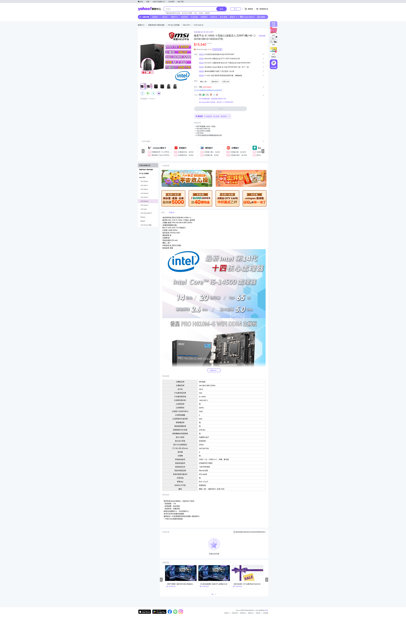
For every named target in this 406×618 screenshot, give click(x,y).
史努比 (201, 13)
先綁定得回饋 (217, 49)
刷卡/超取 (223, 17)
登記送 (164, 17)
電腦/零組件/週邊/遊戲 (156, 25)
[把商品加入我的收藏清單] (254, 36)
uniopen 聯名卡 (249, 17)
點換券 (155, 17)
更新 (266, 610)
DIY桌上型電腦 (173, 25)
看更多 (232, 17)
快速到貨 (184, 17)
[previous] (143, 151)
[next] (262, 151)
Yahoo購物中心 (149, 8)
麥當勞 (207, 13)
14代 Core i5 (198, 25)
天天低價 (194, 17)
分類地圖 (265, 613)
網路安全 (251, 613)
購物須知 (243, 613)
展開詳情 (213, 370)
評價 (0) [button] (172, 212)
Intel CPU (186, 25)
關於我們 (235, 613)
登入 (235, 9)
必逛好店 (213, 17)
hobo (195, 13)
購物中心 (141, 25)
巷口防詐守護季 (187, 13)
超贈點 (262, 17)
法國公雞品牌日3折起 (173, 13)
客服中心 (227, 613)
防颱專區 (204, 17)
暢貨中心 (174, 17)
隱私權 (258, 613)
